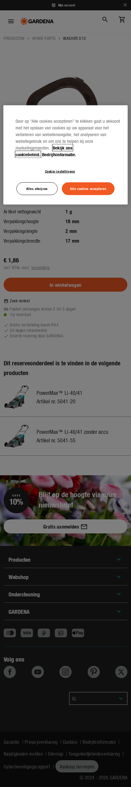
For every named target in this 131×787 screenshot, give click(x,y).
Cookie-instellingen (60, 170)
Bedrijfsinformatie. (59, 154)
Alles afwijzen (37, 188)
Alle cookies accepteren (88, 188)
